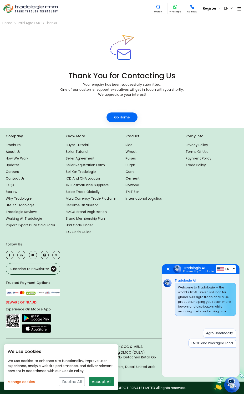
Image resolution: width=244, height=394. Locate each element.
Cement (133, 178)
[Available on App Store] (36, 328)
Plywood (132, 185)
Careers (12, 171)
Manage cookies (21, 381)
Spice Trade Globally (83, 191)
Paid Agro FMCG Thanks (37, 23)
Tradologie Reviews (21, 211)
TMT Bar (132, 191)
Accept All (101, 381)
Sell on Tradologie (81, 171)
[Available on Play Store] (36, 318)
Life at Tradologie (20, 205)
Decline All (72, 381)
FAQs (10, 185)
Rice (129, 145)
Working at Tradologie (24, 218)
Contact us (15, 178)
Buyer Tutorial (77, 145)
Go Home (122, 117)
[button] (158, 8)
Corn (130, 171)
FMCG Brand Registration (86, 211)
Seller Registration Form (85, 165)
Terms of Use (197, 151)
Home (7, 23)
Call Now (192, 11)
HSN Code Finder (79, 225)
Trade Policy (196, 165)
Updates (13, 165)
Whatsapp (175, 11)
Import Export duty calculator (30, 225)
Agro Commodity (219, 333)
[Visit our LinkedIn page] (21, 255)
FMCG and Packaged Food (212, 343)
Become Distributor (82, 205)
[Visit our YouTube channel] (33, 255)
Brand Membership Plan (85, 218)
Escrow (11, 191)
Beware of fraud (21, 302)
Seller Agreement (80, 158)
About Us (13, 151)
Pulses (131, 158)
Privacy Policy (197, 145)
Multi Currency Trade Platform (91, 198)
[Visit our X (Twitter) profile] (56, 255)
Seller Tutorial (77, 151)
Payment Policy (198, 158)
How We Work (17, 158)
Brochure (13, 145)
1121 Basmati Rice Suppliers (87, 185)
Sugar (130, 165)
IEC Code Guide (79, 231)
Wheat (131, 151)
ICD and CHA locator (83, 178)
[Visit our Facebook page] (10, 255)
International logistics (144, 198)
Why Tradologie (19, 198)
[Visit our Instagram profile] (45, 255)
